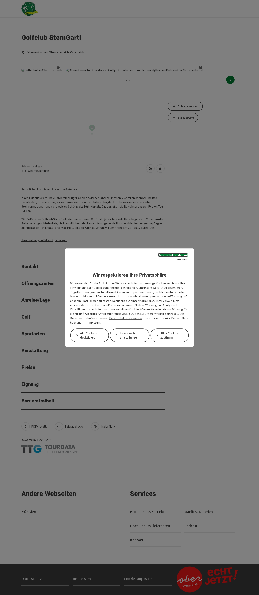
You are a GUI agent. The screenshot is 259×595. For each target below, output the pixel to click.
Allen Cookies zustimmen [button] (169, 335)
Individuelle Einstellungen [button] (129, 335)
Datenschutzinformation (125, 318)
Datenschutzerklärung (173, 255)
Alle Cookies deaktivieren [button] (88, 335)
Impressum (180, 259)
